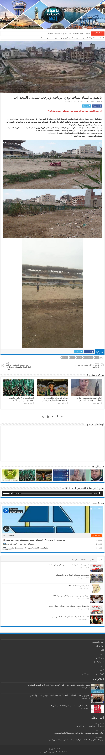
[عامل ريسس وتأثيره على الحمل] (96, 588)
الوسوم (74, 559)
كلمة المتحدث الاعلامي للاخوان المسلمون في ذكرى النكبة (70, 33)
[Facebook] (57, 417)
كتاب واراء (100, 650)
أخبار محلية (86, 38)
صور (102, 666)
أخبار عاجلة (100, 646)
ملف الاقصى (100, 658)
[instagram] (43, 417)
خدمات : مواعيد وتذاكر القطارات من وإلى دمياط (72, 575)
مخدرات (64, 357)
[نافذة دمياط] (52, 14)
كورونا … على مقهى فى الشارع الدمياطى (87, 365)
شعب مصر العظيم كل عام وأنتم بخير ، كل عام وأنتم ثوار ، (69, 617)
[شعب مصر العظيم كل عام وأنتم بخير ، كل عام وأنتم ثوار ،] (96, 619)
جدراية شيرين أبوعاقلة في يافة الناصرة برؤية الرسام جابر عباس (55, 399)
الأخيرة (92, 559)
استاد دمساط (88, 357)
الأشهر (100, 559)
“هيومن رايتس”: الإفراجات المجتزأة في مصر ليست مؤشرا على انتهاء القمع (60, 695)
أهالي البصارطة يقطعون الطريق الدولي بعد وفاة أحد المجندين (89, 399)
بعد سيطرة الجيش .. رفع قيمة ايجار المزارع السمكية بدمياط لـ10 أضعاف (18, 366)
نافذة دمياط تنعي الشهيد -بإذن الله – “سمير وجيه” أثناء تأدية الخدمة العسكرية (59, 685)
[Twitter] (52, 417)
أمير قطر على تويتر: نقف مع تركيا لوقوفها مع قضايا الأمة (70, 596)
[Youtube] (48, 417)
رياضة (72, 357)
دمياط (79, 357)
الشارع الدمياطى (68, 101)
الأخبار (93, 38)
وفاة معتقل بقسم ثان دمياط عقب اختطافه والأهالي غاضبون (68, 606)
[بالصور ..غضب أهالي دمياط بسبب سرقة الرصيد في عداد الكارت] (96, 568)
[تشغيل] (100, 493)
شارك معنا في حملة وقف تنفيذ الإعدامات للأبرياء (70, 706)
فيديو (102, 670)
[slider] (6, 493)
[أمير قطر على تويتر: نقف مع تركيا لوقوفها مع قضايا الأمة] (96, 599)
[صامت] (12, 493)
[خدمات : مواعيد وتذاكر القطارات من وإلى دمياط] (96, 578)
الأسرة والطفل (99, 662)
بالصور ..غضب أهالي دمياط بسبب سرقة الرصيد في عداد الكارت (67, 565)
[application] (52, 493)
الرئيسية (100, 38)
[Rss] (62, 417)
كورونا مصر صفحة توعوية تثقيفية (92, 674)
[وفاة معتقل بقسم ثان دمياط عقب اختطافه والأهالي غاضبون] (96, 609)
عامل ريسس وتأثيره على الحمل (78, 585)
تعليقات (83, 559)
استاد (96, 357)
